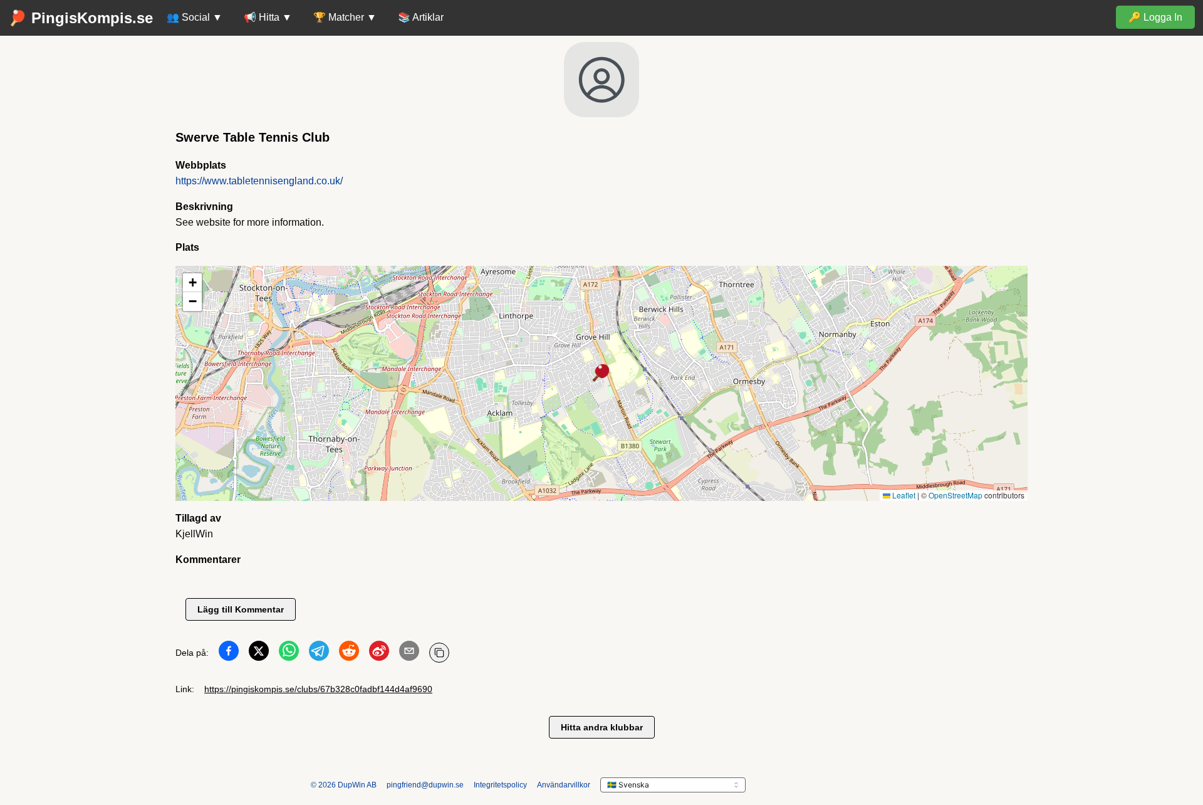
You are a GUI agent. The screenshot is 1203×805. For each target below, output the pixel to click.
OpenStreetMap (955, 495)
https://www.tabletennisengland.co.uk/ (259, 181)
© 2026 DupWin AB (344, 785)
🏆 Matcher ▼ (345, 17)
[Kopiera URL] (439, 653)
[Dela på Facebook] (229, 653)
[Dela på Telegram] (319, 653)
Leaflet (902, 495)
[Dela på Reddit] (349, 653)
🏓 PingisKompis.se (80, 17)
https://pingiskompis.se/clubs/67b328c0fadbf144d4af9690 (318, 689)
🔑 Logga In (1155, 17)
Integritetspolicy (500, 785)
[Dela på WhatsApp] (289, 653)
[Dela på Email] (409, 653)
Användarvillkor (563, 785)
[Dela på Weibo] (379, 653)
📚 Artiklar (421, 17)
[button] (601, 374)
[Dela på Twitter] (259, 653)
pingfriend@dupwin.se (425, 785)
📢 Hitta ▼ (268, 17)
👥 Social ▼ (194, 17)
